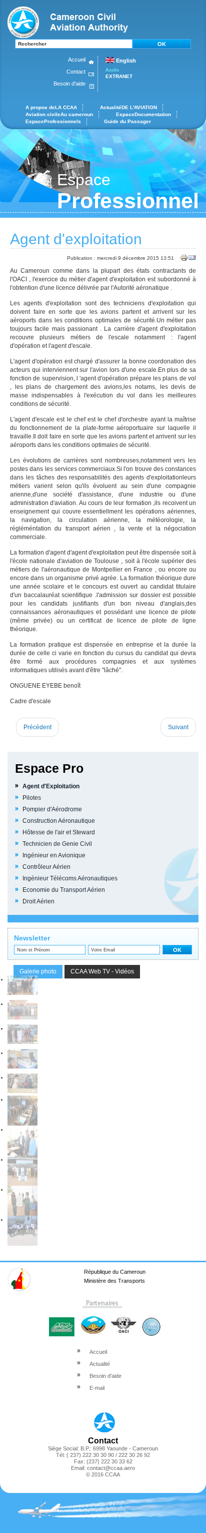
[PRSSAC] (150, 1320)
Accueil (77, 60)
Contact (76, 72)
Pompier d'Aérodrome (52, 809)
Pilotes (31, 797)
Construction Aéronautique (58, 820)
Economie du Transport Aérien (63, 889)
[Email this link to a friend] (192, 260)
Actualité (100, 1364)
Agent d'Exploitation (51, 786)
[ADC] (61, 1320)
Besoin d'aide (70, 84)
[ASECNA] (92, 1320)
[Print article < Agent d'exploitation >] (184, 260)
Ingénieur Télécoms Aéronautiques (70, 878)
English (125, 61)
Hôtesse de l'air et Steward (58, 832)
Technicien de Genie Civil (57, 843)
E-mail (97, 1388)
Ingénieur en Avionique (54, 855)
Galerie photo (38, 971)
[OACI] (123, 1320)
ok (162, 44)
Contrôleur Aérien (46, 866)
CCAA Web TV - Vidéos (102, 971)
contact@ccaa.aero (111, 1468)
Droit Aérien (38, 901)
